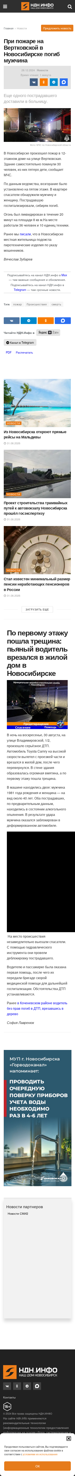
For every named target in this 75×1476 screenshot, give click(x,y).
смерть (56, 304)
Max (64, 275)
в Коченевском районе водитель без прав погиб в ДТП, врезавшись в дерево (37, 1008)
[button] (69, 1438)
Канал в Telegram (21, 342)
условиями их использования (40, 1454)
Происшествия (37, 304)
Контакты (9, 1397)
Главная (9, 28)
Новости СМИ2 (18, 1213)
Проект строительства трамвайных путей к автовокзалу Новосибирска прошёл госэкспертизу (36, 508)
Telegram (20, 290)
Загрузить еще (37, 609)
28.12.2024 (28, 70)
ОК (37, 1466)
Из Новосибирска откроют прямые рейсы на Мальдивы (35, 434)
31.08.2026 (13, 443)
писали (25, 234)
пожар (17, 304)
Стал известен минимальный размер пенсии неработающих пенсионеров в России (37, 584)
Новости (22, 28)
